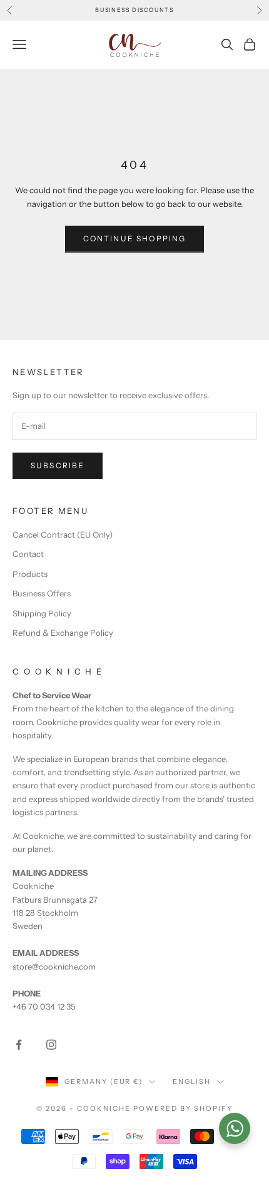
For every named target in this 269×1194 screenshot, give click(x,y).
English (192, 1081)
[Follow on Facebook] (19, 1044)
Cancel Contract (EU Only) (63, 534)
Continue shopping (134, 238)
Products (30, 574)
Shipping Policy (42, 613)
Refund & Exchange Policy (63, 633)
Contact (28, 554)
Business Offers (42, 593)
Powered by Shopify (183, 1108)
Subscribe (57, 465)
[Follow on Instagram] (51, 1044)
